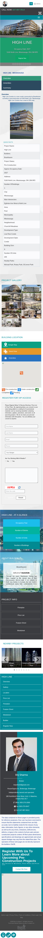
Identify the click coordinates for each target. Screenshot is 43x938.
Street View (12, 351)
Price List (21, 615)
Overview (7, 78)
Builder (5, 720)
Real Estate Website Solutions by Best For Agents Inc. (21, 923)
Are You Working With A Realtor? (15, 458)
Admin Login (4, 915)
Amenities (7, 83)
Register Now (22, 58)
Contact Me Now (21, 869)
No (8, 461)
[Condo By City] (31, 3)
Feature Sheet (21, 623)
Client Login (35, 915)
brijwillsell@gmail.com (22, 785)
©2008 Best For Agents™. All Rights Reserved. (21, 921)
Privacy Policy (14, 915)
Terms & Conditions (24, 915)
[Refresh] (19, 487)
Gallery (5, 687)
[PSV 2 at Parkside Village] (31, 658)
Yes (13, 461)
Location (6, 693)
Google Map (12, 345)
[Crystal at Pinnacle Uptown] (11, 658)
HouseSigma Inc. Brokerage (21, 788)
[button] (21, 373)
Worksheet (21, 630)
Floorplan (21, 607)
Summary (7, 88)
